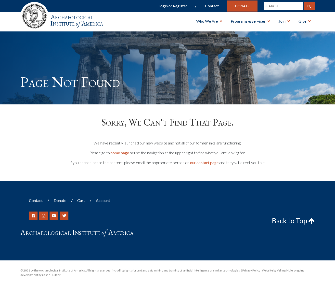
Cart (81, 200)
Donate (242, 6)
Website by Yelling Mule (277, 270)
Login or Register (172, 5)
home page (120, 152)
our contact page (204, 162)
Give (302, 21)
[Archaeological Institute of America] (34, 14)
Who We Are (207, 21)
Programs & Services (248, 21)
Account (103, 200)
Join (282, 21)
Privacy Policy (251, 270)
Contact (212, 5)
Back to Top (290, 220)
